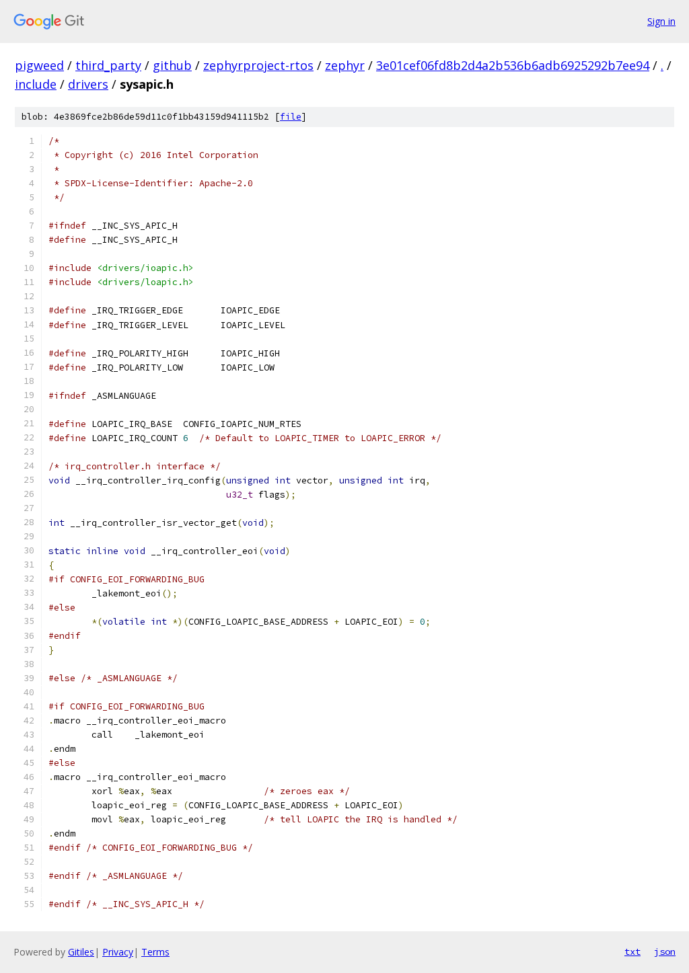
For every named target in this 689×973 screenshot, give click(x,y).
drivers (88, 84)
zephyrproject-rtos (258, 65)
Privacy (117, 951)
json (665, 951)
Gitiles (81, 951)
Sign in (661, 21)
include (36, 84)
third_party (108, 65)
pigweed (39, 65)
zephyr (345, 65)
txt (632, 951)
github (172, 65)
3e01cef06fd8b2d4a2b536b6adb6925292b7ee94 (512, 65)
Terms (155, 951)
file (290, 116)
